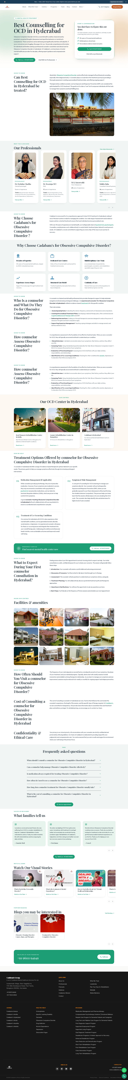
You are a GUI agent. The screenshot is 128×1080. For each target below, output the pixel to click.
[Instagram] (61, 1069)
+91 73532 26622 (12, 995)
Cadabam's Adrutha (12, 1026)
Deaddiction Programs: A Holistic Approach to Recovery (92, 1035)
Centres (44, 7)
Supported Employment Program (85, 1026)
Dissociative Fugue (41, 1032)
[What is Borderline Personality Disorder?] (27, 878)
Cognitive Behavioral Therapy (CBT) (62, 316)
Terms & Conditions (104, 1077)
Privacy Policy (93, 1077)
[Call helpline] (124, 1076)
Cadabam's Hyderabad (13, 1017)
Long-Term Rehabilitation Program (86, 1053)
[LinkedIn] (71, 1069)
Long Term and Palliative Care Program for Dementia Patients (94, 1020)
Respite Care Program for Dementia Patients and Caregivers (94, 1017)
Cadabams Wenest (64, 993)
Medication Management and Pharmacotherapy (90, 1011)
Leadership (93, 984)
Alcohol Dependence (42, 1026)
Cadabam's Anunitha (13, 1023)
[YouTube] (66, 1069)
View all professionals (106, 149)
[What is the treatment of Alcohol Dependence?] (59, 878)
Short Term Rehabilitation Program (86, 1044)
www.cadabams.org (115, 1070)
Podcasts (61, 987)
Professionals (63, 984)
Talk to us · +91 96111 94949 (25, 60)
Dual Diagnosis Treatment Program (86, 1032)
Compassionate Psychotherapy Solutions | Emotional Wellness (94, 1014)
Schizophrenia (40, 1011)
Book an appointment (65, 804)
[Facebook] (57, 1069)
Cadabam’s (109, 703)
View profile (18, 200)
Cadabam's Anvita (12, 1020)
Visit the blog (108, 913)
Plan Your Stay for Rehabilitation (99, 987)
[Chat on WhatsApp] (124, 1070)
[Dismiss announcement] (126, 2)
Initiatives (61, 990)
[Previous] (109, 207)
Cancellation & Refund (115, 1077)
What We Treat (33, 7)
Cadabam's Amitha (12, 1014)
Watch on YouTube (19, 894)
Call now (105, 957)
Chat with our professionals (94, 54)
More (81, 7)
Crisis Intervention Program (84, 1050)
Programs (54, 7)
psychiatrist (24, 491)
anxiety (102, 356)
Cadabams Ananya (12, 1011)
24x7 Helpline (105, 7)
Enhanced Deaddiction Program (85, 1038)
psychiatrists (100, 225)
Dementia (39, 1017)
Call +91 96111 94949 (95, 49)
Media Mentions (95, 993)
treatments (85, 303)
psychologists (109, 225)
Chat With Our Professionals (46, 60)
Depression (39, 1029)
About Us (61, 981)
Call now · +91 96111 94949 (101, 548)
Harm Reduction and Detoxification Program (89, 1041)
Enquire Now (117, 7)
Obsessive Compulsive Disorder (67, 75)
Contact (61, 996)
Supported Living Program (83, 1029)
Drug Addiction (40, 1023)
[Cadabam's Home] (7, 6)
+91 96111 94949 (28, 958)
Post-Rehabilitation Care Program (86, 1047)
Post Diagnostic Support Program (86, 1023)
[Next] (112, 207)
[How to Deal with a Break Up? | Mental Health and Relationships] (90, 878)
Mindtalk (92, 990)
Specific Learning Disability (44, 1014)
